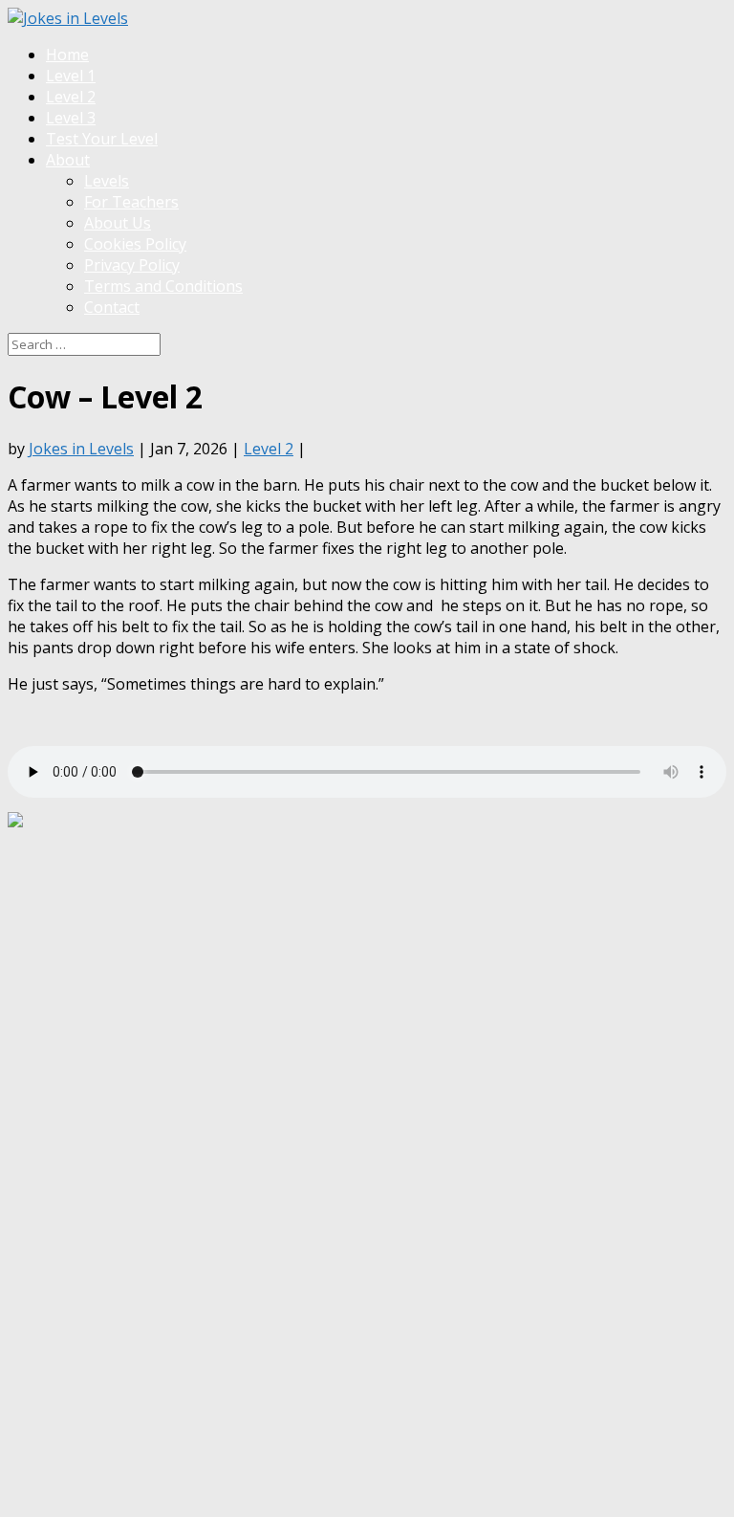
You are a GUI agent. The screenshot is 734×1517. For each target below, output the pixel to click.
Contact (112, 307)
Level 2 (71, 96)
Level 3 (71, 117)
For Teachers (131, 201)
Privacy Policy (132, 264)
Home (67, 54)
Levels (106, 180)
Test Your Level (102, 138)
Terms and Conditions (163, 286)
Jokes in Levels (81, 448)
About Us (117, 222)
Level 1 (71, 75)
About (68, 159)
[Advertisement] (355, 875)
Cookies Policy (135, 243)
